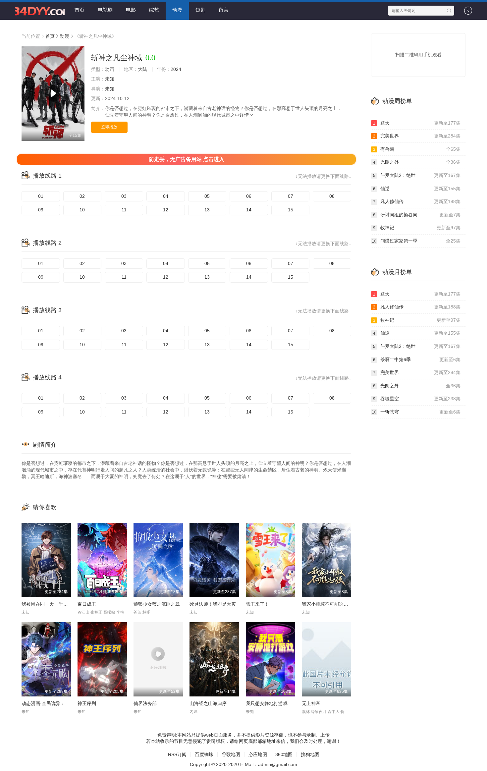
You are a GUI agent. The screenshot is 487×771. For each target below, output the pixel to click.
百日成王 (87, 604)
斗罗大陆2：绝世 (417, 175)
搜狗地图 (310, 754)
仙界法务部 (145, 703)
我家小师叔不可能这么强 (327, 604)
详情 (244, 115)
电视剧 (105, 10)
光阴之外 (417, 162)
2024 (176, 69)
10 (82, 209)
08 (332, 196)
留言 (224, 10)
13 (207, 209)
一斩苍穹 (416, 411)
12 (165, 209)
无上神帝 (311, 703)
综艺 (154, 10)
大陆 (142, 69)
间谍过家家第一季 (416, 241)
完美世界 (417, 135)
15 (290, 209)
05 (207, 196)
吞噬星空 (417, 398)
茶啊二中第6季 (417, 359)
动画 (109, 69)
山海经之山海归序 (208, 703)
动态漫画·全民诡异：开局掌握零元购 (59, 703)
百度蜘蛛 (204, 754)
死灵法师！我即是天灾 (212, 604)
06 (248, 196)
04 (165, 196)
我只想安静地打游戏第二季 (273, 703)
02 (82, 196)
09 (40, 209)
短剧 (200, 10)
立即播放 (109, 127)
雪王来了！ (257, 604)
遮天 (417, 123)
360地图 (284, 754)
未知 (109, 79)
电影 (131, 10)
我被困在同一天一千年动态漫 (52, 604)
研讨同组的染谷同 (417, 214)
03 (124, 196)
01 (40, 196)
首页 (79, 10)
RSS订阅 (177, 754)
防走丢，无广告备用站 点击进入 (186, 159)
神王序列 (87, 703)
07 (290, 196)
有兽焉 (417, 149)
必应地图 (257, 754)
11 (124, 209)
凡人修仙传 (417, 201)
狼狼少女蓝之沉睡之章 (157, 604)
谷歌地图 (231, 754)
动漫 (177, 10)
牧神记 (417, 227)
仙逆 (417, 188)
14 (248, 209)
